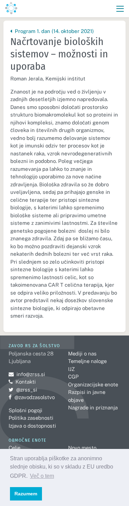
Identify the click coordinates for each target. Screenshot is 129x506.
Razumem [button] (25, 493)
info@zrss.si (27, 374)
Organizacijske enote (93, 384)
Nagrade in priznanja (93, 407)
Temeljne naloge (87, 361)
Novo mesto (82, 448)
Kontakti (25, 382)
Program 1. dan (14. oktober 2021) (53, 31)
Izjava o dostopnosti (32, 426)
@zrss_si (23, 390)
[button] (120, 9)
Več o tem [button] (42, 476)
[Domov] (11, 9)
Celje (14, 448)
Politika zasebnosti (31, 418)
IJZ (71, 369)
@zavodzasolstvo (32, 397)
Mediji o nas (82, 353)
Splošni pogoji (25, 410)
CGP (73, 377)
